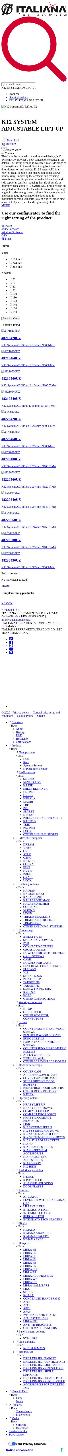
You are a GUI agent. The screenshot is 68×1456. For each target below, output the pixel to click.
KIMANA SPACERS (36, 1236)
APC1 (26, 1301)
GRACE (28, 877)
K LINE (28, 785)
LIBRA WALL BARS (36, 1285)
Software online (6, 227)
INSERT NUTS (32, 936)
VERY (27, 847)
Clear (16, 318)
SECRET (28, 811)
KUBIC (27, 870)
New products (27, 752)
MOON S (29, 910)
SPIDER (28, 1292)
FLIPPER (29, 791)
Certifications (23, 741)
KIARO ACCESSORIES (38, 1146)
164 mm (17, 259)
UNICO (28, 795)
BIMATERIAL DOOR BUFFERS (43, 1087)
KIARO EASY (32, 1163)
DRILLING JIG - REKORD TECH (44, 1381)
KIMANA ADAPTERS (37, 1232)
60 (14, 282)
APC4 (26, 1308)
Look (26, 758)
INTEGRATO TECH (35, 1209)
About (19, 728)
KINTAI (28, 814)
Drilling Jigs (26, 1351)
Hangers (23, 1243)
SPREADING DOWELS (38, 939)
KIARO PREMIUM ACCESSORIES (35, 1152)
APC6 (26, 1311)
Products (17, 745)
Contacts (17, 1404)
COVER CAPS (32, 1071)
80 (14, 286)
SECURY (29, 778)
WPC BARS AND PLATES (39, 1314)
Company (17, 722)
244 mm (17, 263)
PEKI (26, 867)
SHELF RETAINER (35, 788)
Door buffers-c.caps (30, 1065)
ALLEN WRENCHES (36, 1054)
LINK (26, 1124)
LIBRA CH (30, 1269)
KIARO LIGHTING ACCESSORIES (35, 1158)
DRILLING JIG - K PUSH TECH (43, 1368)
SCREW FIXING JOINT (38, 988)
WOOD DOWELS (34, 1058)
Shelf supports (27, 772)
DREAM (28, 844)
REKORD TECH (33, 1216)
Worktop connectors (30, 1002)
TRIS (26, 805)
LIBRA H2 (29, 1252)
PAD (26, 943)
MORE (5, 205)
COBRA (28, 864)
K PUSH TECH (32, 1179)
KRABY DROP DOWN (37, 1107)
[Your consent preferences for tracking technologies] (61, 1449)
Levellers (24, 1190)
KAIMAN (29, 890)
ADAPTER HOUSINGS (38, 1183)
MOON (27, 913)
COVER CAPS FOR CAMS (40, 1078)
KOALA (28, 1295)
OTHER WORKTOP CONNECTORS (36, 1017)
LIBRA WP (30, 1278)
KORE (27, 995)
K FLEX (28, 1094)
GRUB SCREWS (33, 956)
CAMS (27, 959)
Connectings (26, 930)
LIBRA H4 (29, 1259)
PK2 (25, 808)
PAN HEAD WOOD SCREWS (42, 1035)
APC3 (26, 1305)
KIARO (28, 1143)
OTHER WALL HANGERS (40, 1327)
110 (15, 297)
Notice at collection (19, 1450)
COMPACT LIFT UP (36, 1111)
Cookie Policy (25, 715)
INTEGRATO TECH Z (37, 1212)
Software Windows (10, 230)
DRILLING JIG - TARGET (39, 1358)
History (20, 732)
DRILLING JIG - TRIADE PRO (42, 1377)
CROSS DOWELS (34, 949)
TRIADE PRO (32, 923)
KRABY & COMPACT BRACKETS (37, 1119)
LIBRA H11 (30, 1321)
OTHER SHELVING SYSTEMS (43, 926)
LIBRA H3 (29, 1256)
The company (24, 1411)
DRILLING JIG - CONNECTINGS (44, 1361)
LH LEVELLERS (34, 1206)
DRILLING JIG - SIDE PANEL (42, 1364)
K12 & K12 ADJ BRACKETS (41, 1140)
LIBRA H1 (29, 1249)
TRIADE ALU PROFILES (39, 919)
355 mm (17, 266)
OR (25, 851)
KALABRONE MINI (36, 903)
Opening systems (18, 97)
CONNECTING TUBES (38, 946)
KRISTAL (29, 860)
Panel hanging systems (32, 1331)
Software (21, 1424)
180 (15, 312)
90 (14, 290)
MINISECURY (32, 782)
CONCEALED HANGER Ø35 (41, 1298)
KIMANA (29, 1229)
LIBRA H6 (29, 1262)
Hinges (23, 1223)
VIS (25, 972)
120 (15, 301)
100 (15, 293)
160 (15, 308)
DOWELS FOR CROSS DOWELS (44, 952)
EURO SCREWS (33, 1038)
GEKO (27, 857)
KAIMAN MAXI (33, 893)
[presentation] (1, 110)
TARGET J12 (31, 985)
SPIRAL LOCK (32, 975)
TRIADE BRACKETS (36, 916)
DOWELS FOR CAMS (37, 962)
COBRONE (30, 906)
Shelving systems (29, 884)
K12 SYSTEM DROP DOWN (41, 1130)
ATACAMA (30, 1196)
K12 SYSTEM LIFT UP (37, 1127)
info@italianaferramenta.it (16, 619)
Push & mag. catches (31, 1170)
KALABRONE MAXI (36, 900)
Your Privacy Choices (31, 1444)
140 (15, 304)
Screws (23, 1022)
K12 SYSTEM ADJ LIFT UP (40, 1133)
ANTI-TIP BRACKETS (37, 1324)
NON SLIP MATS (34, 1348)
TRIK (26, 824)
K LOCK (28, 1176)
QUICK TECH (32, 1012)
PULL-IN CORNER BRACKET (42, 818)
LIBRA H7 (29, 1265)
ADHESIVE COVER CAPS (40, 1074)
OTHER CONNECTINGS (39, 998)
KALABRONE (32, 897)
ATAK (27, 854)
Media (15, 1418)
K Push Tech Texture (35, 768)
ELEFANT (29, 969)
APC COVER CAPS (35, 1318)
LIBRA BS (29, 1272)
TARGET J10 (31, 982)
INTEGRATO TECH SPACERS (42, 1219)
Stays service (16, 1434)
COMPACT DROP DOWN (39, 1114)
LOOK (27, 831)
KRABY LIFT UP (34, 1104)
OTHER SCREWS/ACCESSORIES (44, 1061)
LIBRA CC (30, 1282)
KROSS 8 (29, 992)
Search (6, 318)
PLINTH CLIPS (32, 979)
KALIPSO (29, 821)
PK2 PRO (29, 827)
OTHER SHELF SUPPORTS (40, 834)
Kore (26, 762)
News (19, 1401)
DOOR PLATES (33, 1186)
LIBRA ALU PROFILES (38, 1275)
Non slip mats (27, 1341)
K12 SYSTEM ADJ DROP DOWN (44, 1137)
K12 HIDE (29, 1166)
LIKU (26, 1288)
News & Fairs (20, 1391)
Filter (7, 238)
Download (22, 1428)
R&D (19, 735)
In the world (23, 1414)
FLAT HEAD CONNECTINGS (42, 966)
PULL (27, 873)
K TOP (27, 1008)
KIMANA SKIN (33, 1239)
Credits (41, 715)
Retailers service (18, 1431)
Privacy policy (21, 712)
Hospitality (22, 738)
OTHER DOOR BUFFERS (39, 1091)
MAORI (28, 801)
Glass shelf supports (30, 838)
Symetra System (32, 765)
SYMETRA (30, 1338)
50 (14, 279)
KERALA (29, 798)
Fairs (19, 1397)
